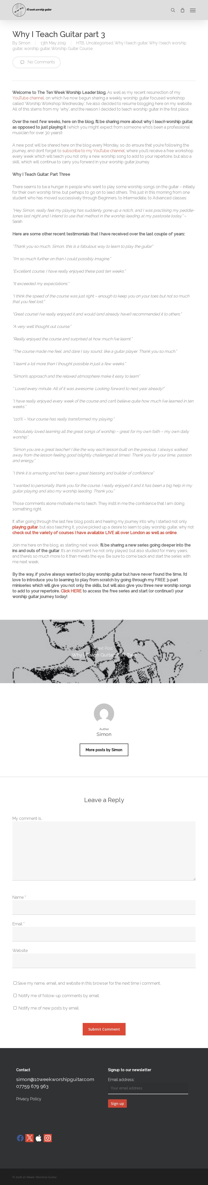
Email (18, 924)
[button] (193, 10)
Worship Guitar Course (72, 48)
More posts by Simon (104, 750)
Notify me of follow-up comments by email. (59, 995)
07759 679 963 (32, 1086)
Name (19, 897)
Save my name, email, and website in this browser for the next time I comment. (89, 983)
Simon (24, 43)
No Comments (41, 62)
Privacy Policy (28, 1098)
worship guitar (37, 48)
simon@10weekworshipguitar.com (55, 1079)
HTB (80, 43)
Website (20, 950)
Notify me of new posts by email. (49, 1008)
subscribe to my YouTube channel (93, 150)
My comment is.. (27, 818)
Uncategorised (99, 43)
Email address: (121, 1079)
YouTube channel (28, 98)
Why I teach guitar (131, 43)
